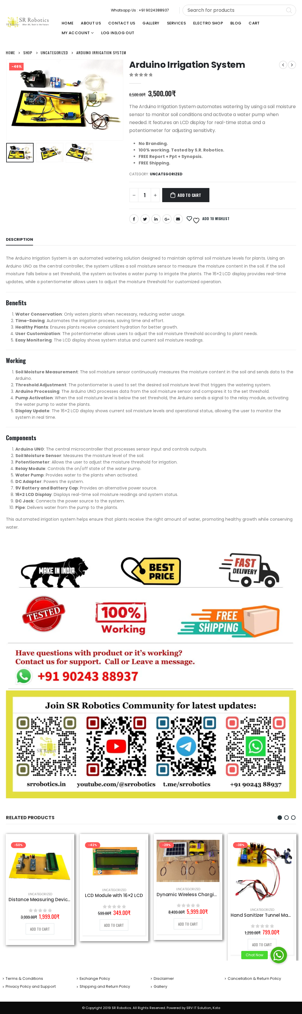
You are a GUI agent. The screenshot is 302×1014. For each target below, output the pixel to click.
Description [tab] (19, 239)
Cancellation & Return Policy (254, 978)
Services (176, 23)
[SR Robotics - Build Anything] (27, 22)
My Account (76, 33)
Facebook (134, 219)
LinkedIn (156, 219)
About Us (91, 23)
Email (178, 219)
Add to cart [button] (40, 928)
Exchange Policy (95, 978)
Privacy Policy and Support (31, 986)
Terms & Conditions (24, 978)
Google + (167, 219)
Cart (254, 23)
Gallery (150, 23)
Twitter (145, 219)
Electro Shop (208, 23)
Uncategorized (166, 174)
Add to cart (189, 195)
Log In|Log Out (117, 33)
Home (67, 23)
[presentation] (7, 100)
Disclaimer (164, 978)
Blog (235, 23)
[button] (279, 817)
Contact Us (121, 23)
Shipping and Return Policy (105, 986)
